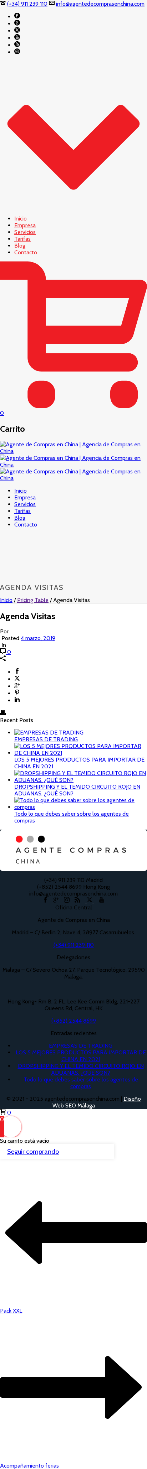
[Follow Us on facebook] (45, 900)
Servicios (25, 232)
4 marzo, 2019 (38, 638)
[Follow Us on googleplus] (56, 900)
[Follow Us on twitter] (89, 900)
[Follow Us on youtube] (102, 900)
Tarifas (22, 238)
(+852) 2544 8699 (73, 1020)
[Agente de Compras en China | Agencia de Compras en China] (73, 465)
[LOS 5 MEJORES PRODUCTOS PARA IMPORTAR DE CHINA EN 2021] (80, 752)
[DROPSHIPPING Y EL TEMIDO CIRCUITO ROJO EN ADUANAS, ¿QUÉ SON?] (80, 780)
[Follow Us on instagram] (67, 900)
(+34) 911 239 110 (27, 3)
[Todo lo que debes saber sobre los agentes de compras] (80, 807)
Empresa (25, 225)
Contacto (25, 252)
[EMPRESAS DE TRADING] (48, 732)
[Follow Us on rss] (77, 900)
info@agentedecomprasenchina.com (100, 3)
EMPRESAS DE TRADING (46, 739)
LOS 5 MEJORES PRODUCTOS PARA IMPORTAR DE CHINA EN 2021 (81, 1056)
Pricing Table (33, 600)
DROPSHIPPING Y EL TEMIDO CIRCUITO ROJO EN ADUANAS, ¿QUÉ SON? (81, 1069)
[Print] (3, 713)
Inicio (20, 218)
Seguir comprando (33, 1152)
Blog (19, 245)
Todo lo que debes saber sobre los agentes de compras (81, 1083)
